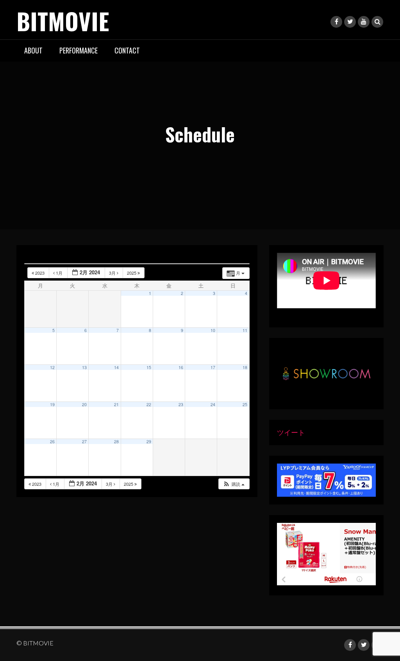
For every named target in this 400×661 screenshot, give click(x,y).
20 (84, 404)
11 (245, 330)
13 (84, 367)
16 (181, 367)
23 (181, 404)
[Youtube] (364, 22)
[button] (233, 484)
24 (213, 404)
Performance (78, 50)
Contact (127, 50)
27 (84, 441)
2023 (40, 273)
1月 (59, 273)
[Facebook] (336, 22)
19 (52, 404)
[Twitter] (350, 22)
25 (245, 404)
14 (116, 367)
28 (116, 441)
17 (213, 367)
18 (245, 367)
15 (148, 367)
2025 (132, 273)
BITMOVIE (62, 20)
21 (116, 404)
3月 (113, 273)
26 (52, 441)
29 (148, 441)
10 (213, 330)
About (33, 50)
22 (148, 404)
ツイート (291, 432)
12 (52, 367)
